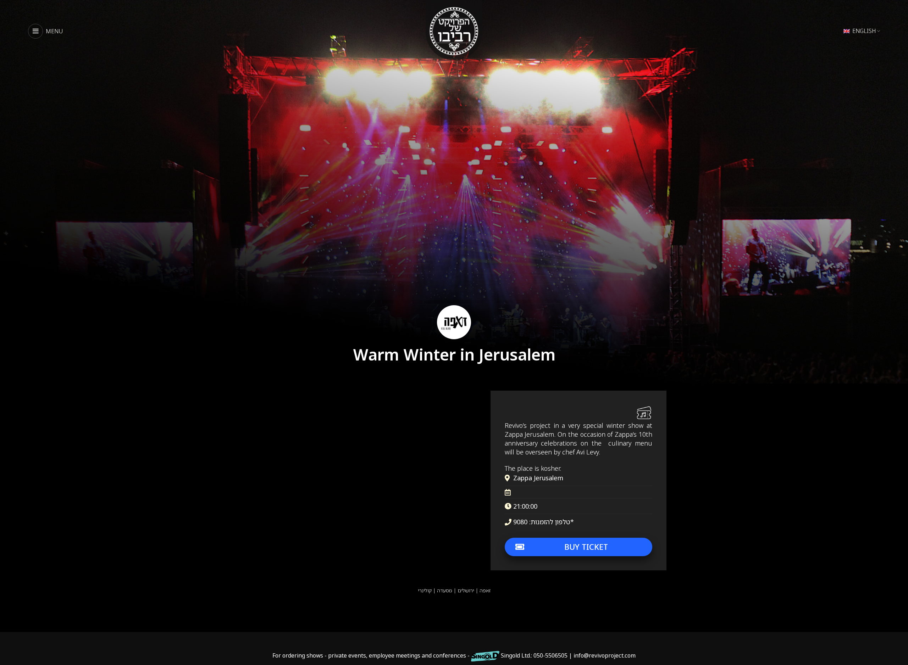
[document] (454, 332)
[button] (311, 211)
